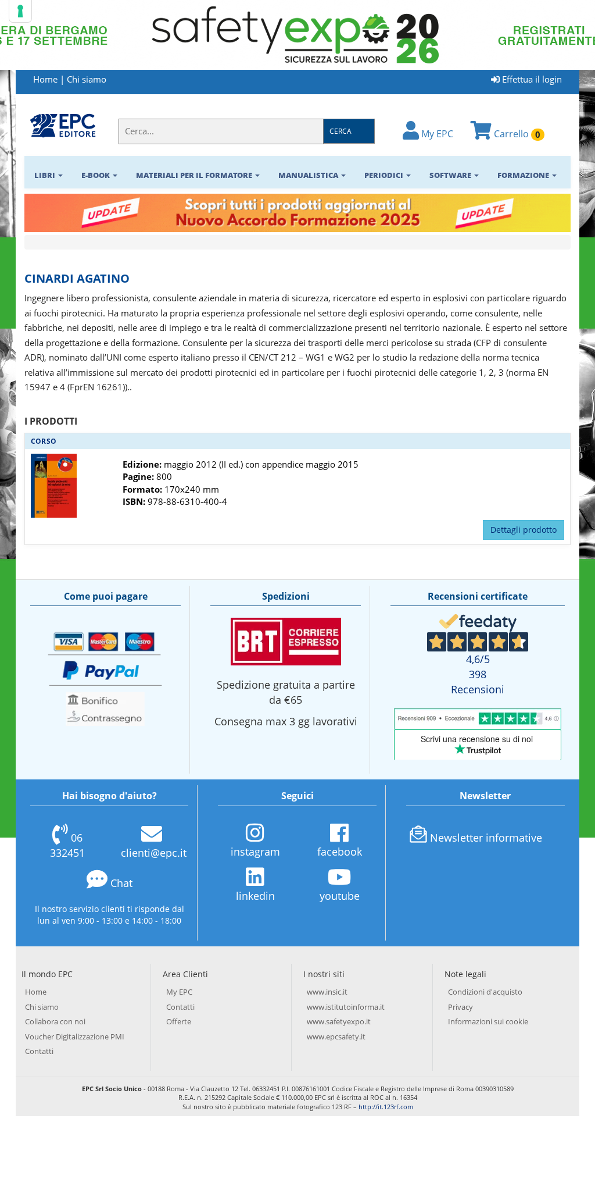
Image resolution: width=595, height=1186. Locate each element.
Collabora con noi (55, 1021)
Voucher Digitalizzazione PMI (74, 1036)
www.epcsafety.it (336, 1036)
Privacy (460, 1007)
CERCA (340, 131)
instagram (255, 852)
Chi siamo (86, 79)
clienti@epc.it (154, 853)
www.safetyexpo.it (339, 1021)
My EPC (436, 133)
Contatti (39, 1051)
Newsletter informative (486, 838)
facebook (339, 852)
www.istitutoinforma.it (346, 1007)
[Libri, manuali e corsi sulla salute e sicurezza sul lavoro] (62, 125)
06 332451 (67, 845)
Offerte (178, 1021)
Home (45, 79)
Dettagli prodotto (523, 529)
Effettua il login (531, 79)
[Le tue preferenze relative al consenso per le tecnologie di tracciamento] (20, 11)
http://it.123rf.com (386, 1106)
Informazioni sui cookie (488, 1021)
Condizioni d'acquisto (485, 991)
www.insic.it (327, 991)
